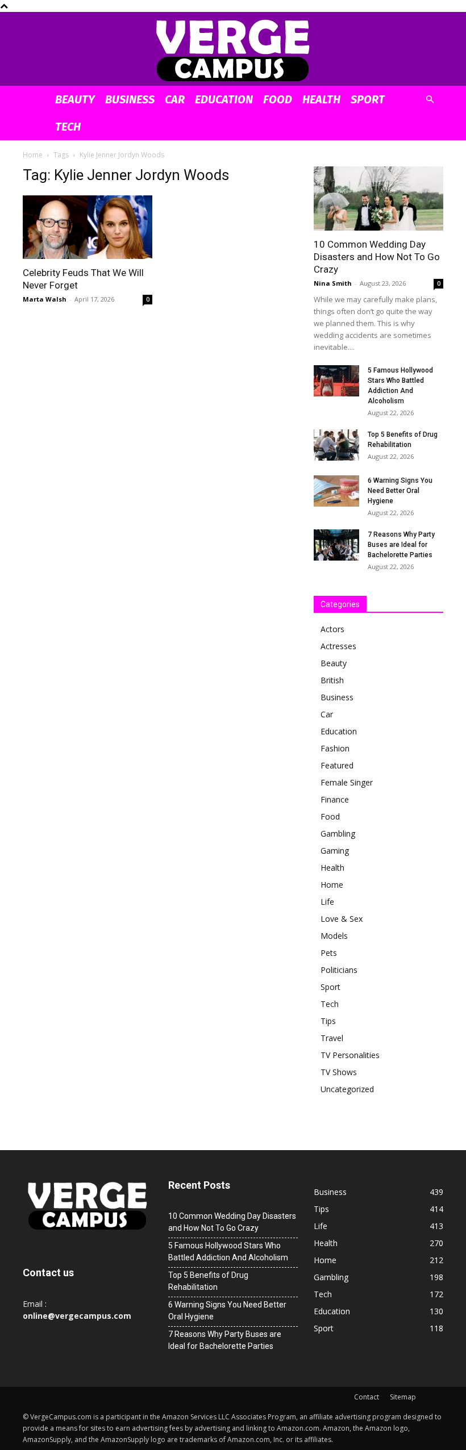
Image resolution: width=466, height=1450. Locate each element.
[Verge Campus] (233, 50)
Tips (328, 1021)
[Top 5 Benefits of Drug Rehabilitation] (336, 445)
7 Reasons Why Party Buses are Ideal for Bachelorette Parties (401, 544)
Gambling (338, 833)
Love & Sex (342, 918)
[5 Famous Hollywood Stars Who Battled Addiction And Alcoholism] (336, 380)
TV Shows (339, 1072)
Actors (332, 629)
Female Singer (347, 782)
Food (277, 99)
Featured (337, 765)
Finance (335, 799)
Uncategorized (347, 1089)
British (332, 680)
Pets (329, 952)
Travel (332, 1038)
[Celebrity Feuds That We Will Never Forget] (87, 227)
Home (33, 155)
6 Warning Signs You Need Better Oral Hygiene (400, 491)
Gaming (335, 850)
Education (224, 99)
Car (175, 99)
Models (334, 935)
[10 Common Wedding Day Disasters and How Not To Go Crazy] (378, 198)
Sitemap (403, 1397)
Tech (68, 126)
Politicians (339, 969)
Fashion (335, 748)
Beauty (75, 99)
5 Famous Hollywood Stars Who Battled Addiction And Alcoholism (228, 1251)
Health (321, 99)
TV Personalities (350, 1055)
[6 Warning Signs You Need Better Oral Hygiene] (336, 491)
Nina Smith (333, 283)
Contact (366, 1397)
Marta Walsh (44, 299)
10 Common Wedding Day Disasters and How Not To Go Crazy (377, 257)
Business (130, 99)
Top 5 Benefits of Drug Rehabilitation (208, 1281)
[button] (429, 99)
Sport (368, 99)
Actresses (338, 646)
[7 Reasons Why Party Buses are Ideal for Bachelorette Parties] (336, 545)
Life (327, 901)
